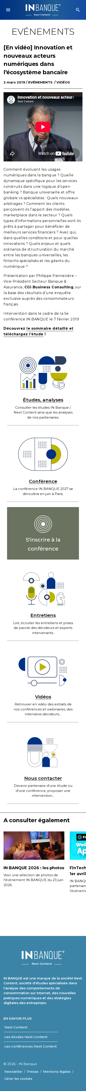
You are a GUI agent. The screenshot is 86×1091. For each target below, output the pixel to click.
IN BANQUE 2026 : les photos (34, 867)
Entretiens (43, 615)
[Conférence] (43, 454)
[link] (43, 533)
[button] (8, 9)
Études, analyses (43, 400)
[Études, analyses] (43, 373)
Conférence (43, 481)
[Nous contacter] (43, 751)
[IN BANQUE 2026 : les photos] (34, 845)
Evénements (40, 82)
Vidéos (63, 82)
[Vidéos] (43, 669)
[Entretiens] (43, 588)
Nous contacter (43, 778)
